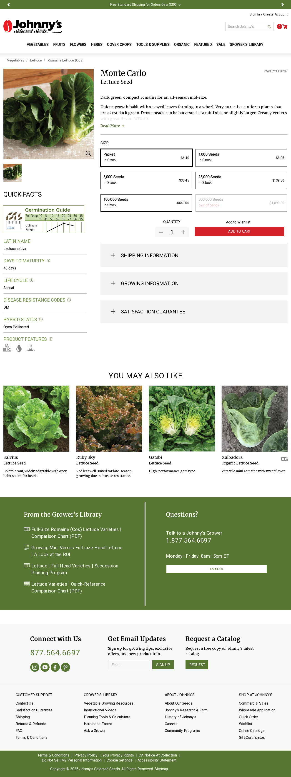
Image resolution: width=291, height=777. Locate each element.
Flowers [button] (78, 44)
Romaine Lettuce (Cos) (65, 60)
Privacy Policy (86, 755)
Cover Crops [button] (119, 44)
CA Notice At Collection (158, 755)
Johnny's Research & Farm (186, 710)
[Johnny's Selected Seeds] (32, 26)
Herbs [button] (97, 44)
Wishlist (245, 724)
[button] (8, 4)
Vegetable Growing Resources (108, 703)
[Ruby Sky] (109, 419)
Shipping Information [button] (149, 255)
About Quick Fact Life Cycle (32, 280)
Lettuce (36, 60)
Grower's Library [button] (247, 44)
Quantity (171, 222)
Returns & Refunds (31, 724)
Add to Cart (239, 231)
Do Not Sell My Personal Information (72, 760)
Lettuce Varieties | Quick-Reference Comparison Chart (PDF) (68, 587)
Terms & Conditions (32, 737)
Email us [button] (216, 569)
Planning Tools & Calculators (107, 717)
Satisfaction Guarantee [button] (153, 312)
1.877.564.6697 (188, 540)
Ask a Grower (94, 730)
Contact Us (24, 703)
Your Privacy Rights (118, 755)
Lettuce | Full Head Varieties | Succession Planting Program (74, 569)
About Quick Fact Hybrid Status (41, 319)
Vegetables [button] (38, 44)
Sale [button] (220, 44)
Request (197, 665)
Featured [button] (203, 44)
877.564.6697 (55, 652)
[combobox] (249, 26)
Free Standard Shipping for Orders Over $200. (144, 4)
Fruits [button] (59, 44)
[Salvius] (36, 419)
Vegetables (15, 60)
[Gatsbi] (182, 419)
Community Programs (182, 730)
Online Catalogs (252, 730)
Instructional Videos (100, 710)
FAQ (19, 730)
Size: (104, 143)
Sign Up (163, 665)
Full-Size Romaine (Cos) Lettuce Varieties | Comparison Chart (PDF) (76, 533)
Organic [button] (182, 44)
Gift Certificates (252, 737)
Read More (110, 125)
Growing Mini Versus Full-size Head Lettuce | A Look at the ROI (77, 551)
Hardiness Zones (98, 724)
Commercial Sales (253, 703)
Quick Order (248, 717)
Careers (171, 724)
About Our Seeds (179, 703)
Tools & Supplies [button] (153, 44)
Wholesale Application (257, 710)
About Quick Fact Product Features (51, 339)
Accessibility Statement (157, 760)
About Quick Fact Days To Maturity (48, 261)
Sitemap (161, 769)
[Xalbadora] (255, 419)
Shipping (23, 717)
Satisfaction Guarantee (34, 710)
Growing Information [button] (150, 283)
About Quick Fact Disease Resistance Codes (69, 300)
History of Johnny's (180, 717)
